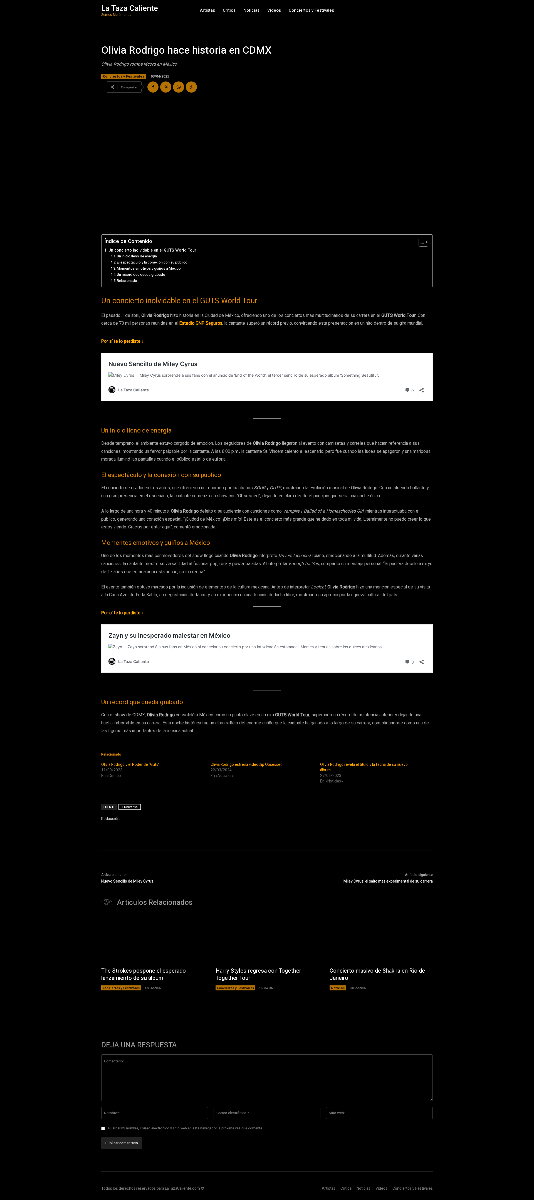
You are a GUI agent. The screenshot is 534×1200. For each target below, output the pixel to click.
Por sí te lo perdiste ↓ (122, 341)
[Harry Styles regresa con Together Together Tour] (267, 940)
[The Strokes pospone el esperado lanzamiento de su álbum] (152, 940)
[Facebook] (153, 87)
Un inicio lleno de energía (137, 256)
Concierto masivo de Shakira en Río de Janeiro (377, 974)
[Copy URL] (191, 87)
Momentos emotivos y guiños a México (149, 268)
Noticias (338, 988)
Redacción (110, 819)
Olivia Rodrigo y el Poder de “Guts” (130, 764)
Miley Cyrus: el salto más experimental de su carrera (388, 881)
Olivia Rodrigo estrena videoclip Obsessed (247, 764)
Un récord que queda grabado (141, 274)
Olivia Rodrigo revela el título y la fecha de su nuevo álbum (364, 767)
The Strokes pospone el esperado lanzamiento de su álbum (143, 974)
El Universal (130, 807)
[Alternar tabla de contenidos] (420, 242)
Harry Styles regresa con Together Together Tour (258, 974)
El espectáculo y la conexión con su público (152, 262)
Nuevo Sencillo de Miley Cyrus (127, 881)
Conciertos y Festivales (123, 76)
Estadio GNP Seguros (200, 323)
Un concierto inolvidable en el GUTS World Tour (152, 250)
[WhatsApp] (178, 87)
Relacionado (127, 280)
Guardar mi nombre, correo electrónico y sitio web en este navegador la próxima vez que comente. (185, 1128)
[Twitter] (165, 87)
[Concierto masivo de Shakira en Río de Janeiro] (381, 940)
